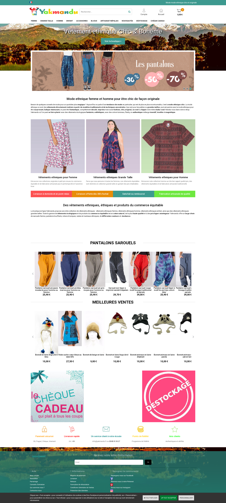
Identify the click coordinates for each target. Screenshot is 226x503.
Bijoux (94, 21)
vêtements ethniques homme (129, 211)
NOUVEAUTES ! (112, 226)
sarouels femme (39, 216)
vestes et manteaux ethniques (88, 216)
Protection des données (79, 491)
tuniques (72, 216)
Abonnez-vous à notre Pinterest (122, 481)
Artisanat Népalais (109, 21)
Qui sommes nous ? (37, 488)
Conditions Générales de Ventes (82, 488)
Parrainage (34, 481)
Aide (34, 471)
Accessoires (81, 21)
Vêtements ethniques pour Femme (57, 177)
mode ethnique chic (176, 105)
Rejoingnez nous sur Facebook (122, 475)
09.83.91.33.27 (114, 441)
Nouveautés (127, 21)
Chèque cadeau (158, 21)
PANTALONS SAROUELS (113, 242)
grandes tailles (153, 107)
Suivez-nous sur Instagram (120, 488)
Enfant (69, 21)
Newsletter (34, 478)
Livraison (73, 478)
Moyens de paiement (78, 475)
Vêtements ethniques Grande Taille (112, 177)
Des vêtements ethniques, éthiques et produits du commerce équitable (113, 205)
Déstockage (141, 21)
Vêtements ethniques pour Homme (168, 177)
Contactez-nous (36, 491)
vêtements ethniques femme (106, 211)
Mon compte (34, 475)
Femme (34, 21)
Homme (59, 21)
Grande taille (46, 21)
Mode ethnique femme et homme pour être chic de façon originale (113, 99)
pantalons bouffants (54, 216)
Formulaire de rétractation (79, 484)
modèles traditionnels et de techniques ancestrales (104, 107)
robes (65, 216)
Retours (73, 481)
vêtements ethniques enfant (151, 211)
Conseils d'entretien (37, 484)
